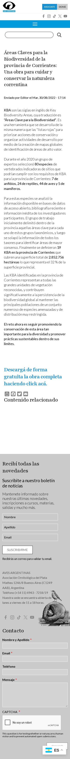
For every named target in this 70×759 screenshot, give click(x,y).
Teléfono (8, 666)
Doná (62, 6)
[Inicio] (9, 7)
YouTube (65, 16)
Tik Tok (54, 16)
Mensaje (8, 679)
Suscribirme (17, 550)
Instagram (49, 16)
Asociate (49, 6)
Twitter (60, 16)
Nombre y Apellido (15, 640)
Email (6, 653)
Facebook (43, 16)
